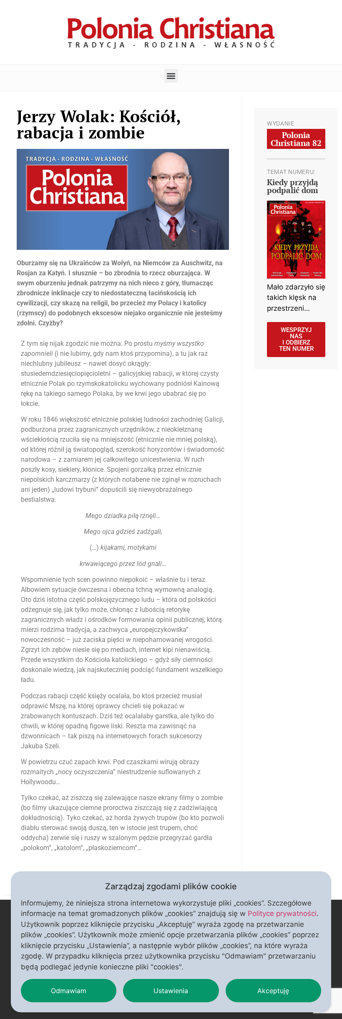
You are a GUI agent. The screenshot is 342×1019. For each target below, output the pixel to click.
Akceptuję (273, 990)
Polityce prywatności (282, 913)
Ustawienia (170, 990)
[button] (171, 76)
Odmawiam (68, 990)
